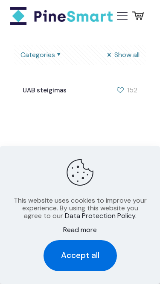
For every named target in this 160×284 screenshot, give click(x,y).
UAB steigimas (45, 90)
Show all (126, 54)
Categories (37, 54)
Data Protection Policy (100, 215)
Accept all (80, 255)
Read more (80, 230)
